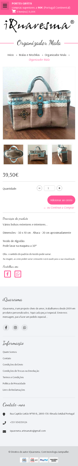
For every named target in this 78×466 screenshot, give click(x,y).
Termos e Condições (13, 377)
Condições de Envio (13, 364)
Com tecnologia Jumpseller (55, 451)
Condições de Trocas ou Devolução (21, 370)
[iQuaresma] (39, 25)
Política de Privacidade (14, 383)
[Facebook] (7, 274)
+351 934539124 (18, 422)
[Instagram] (15, 327)
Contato (7, 358)
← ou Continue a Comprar (58, 207)
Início (10, 55)
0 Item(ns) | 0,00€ (26, 11)
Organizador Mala (55, 55)
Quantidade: (10, 188)
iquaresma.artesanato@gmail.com (28, 430)
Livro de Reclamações (14, 389)
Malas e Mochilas (29, 55)
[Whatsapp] (24, 327)
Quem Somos (10, 352)
